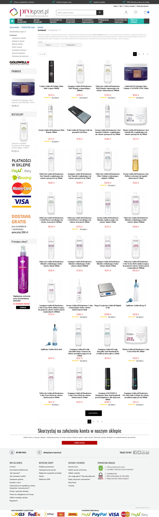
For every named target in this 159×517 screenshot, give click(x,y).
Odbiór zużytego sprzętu (19, 497)
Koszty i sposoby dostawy (19, 491)
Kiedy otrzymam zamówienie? (79, 479)
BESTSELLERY (17, 114)
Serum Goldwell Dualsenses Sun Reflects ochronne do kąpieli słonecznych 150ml (136, 176)
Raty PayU (72, 482)
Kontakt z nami (15, 482)
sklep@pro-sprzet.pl (52, 453)
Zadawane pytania (16, 479)
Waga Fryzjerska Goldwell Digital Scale (107, 307)
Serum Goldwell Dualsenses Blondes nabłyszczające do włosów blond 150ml (108, 220)
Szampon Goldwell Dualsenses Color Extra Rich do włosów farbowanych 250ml (79, 395)
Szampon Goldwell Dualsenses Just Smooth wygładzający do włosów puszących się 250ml (79, 176)
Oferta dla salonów (142, 6)
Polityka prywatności (46, 467)
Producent (71, 45)
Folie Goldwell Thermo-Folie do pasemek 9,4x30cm (79, 131)
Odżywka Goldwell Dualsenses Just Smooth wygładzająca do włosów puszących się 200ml (51, 176)
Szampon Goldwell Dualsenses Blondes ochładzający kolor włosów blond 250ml (108, 264)
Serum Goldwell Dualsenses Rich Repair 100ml (51, 131)
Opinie (115, 6)
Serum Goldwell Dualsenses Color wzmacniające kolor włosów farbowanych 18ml (79, 308)
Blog (121, 6)
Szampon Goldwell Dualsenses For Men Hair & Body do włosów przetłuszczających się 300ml (136, 395)
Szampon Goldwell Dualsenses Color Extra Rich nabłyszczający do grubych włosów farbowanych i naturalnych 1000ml (51, 309)
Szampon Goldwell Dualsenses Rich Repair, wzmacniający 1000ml (79, 88)
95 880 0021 (20, 453)
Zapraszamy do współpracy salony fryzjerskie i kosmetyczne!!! (22, 487)
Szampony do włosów (19, 38)
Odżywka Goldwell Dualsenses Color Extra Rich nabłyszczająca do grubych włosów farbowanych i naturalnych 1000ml (136, 265)
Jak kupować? (15, 473)
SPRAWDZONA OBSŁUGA (106, 463)
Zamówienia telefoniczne (19, 470)
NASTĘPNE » (94, 413)
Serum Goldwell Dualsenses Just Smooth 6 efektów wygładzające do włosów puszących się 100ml (107, 132)
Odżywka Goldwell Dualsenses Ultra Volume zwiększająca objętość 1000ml (108, 176)
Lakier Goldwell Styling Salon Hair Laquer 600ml (51, 87)
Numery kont (73, 467)
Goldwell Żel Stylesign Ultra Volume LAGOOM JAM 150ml (135, 87)
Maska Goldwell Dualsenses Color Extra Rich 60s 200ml (135, 350)
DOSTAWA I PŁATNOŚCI (76, 463)
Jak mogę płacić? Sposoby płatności (81, 476)
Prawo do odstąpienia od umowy (22, 494)
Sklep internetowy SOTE (142, 507)
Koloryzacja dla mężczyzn (20, 56)
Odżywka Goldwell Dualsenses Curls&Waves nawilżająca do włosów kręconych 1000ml (51, 220)
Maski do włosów (17, 44)
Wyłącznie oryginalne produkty (50, 473)
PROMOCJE (16, 71)
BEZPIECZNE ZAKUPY (46, 463)
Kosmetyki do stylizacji (19, 50)
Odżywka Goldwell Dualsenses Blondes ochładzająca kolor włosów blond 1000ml (136, 220)
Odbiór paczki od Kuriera (77, 470)
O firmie (12, 467)
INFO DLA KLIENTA (16, 463)
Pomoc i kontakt (130, 6)
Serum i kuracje (17, 47)
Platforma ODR (44, 479)
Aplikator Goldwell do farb (51, 349)
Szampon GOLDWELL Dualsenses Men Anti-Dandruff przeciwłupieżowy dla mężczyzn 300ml (107, 396)
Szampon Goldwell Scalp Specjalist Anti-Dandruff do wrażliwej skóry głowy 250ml (107, 351)
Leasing (71, 486)
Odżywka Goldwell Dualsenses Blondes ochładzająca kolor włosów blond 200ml (51, 264)
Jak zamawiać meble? (18, 476)
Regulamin (14, 501)
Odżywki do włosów (18, 41)
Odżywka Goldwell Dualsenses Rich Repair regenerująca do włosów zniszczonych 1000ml (108, 88)
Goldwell (13, 35)
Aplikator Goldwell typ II (136, 305)
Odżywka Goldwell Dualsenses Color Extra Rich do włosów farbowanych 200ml (51, 395)
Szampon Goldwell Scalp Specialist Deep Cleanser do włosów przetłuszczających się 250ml (79, 352)
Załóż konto (79, 443)
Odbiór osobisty (74, 473)
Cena (48, 45)
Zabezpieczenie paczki (47, 470)
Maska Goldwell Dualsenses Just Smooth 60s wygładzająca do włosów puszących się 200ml (136, 132)
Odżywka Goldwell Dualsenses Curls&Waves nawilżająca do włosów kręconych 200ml (80, 220)
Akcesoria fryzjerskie (18, 53)
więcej (41, 42)
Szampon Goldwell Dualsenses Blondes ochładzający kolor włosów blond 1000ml (79, 264)
